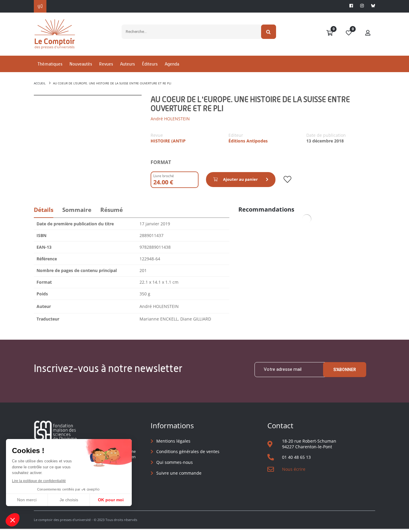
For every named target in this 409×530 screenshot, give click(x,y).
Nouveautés (80, 63)
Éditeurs (149, 63)
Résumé (111, 210)
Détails (43, 210)
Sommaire (76, 210)
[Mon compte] (368, 33)
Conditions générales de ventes (187, 451)
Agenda (172, 63)
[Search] (268, 32)
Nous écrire (293, 469)
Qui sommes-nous (174, 462)
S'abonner (344, 369)
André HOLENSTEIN (170, 119)
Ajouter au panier (240, 179)
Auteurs (127, 63)
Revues (106, 63)
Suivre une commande (179, 473)
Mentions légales (173, 441)
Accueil (40, 83)
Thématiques (49, 63)
